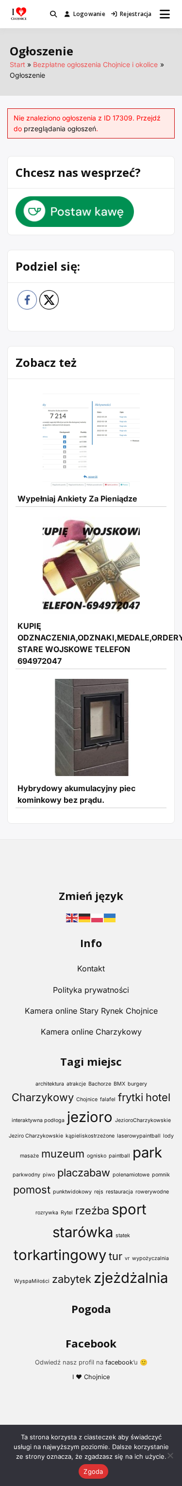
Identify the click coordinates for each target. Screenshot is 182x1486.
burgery (137, 1084)
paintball (119, 1156)
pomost (31, 1189)
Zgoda (93, 1471)
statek (123, 1235)
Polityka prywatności (91, 990)
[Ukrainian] (110, 917)
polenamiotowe (131, 1175)
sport (129, 1209)
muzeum (62, 1153)
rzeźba (92, 1210)
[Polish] (97, 917)
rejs (98, 1192)
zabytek (71, 1279)
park (147, 1152)
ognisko (96, 1156)
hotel (158, 1097)
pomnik (161, 1175)
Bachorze (99, 1084)
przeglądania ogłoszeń (60, 128)
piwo (49, 1175)
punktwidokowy (72, 1192)
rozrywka (46, 1213)
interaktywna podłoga (38, 1120)
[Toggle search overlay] (53, 14)
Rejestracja (136, 14)
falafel (108, 1099)
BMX (119, 1084)
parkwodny (26, 1175)
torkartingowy (60, 1254)
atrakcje (76, 1084)
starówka (82, 1232)
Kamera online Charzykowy (91, 1032)
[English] (72, 917)
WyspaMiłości (32, 1281)
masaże (29, 1156)
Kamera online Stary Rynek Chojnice (91, 1011)
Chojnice (87, 1099)
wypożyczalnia (150, 1258)
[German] (85, 917)
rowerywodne (152, 1192)
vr (127, 1258)
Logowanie (89, 14)
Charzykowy (43, 1097)
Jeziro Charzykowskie (36, 1136)
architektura (49, 1084)
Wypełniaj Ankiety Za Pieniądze (77, 498)
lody (168, 1136)
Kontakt (91, 968)
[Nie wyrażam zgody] (170, 1455)
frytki (130, 1097)
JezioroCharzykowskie (143, 1120)
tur (115, 1256)
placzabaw (83, 1172)
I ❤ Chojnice (91, 1377)
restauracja (119, 1192)
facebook (119, 1362)
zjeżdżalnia (131, 1277)
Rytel (67, 1213)
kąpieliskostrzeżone (90, 1136)
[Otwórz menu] (165, 14)
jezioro (90, 1116)
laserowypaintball (139, 1136)
